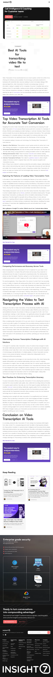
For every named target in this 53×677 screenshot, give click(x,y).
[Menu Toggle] (49, 2)
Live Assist (5, 645)
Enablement (13, 648)
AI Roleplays (5, 653)
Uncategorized (18, 46)
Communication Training (30, 660)
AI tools (15, 129)
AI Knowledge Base (5, 648)
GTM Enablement (30, 655)
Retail (20, 648)
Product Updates (38, 647)
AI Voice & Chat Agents (6, 656)
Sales (12, 646)
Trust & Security (46, 651)
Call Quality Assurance (29, 642)
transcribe (31, 153)
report (4, 201)
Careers (44, 643)
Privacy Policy (46, 655)
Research (13, 656)
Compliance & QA (14, 655)
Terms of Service (46, 653)
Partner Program (46, 647)
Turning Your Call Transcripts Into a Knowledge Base (14, 491)
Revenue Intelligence (5, 651)
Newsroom (45, 649)
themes (22, 193)
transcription (17, 92)
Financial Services (22, 642)
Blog (36, 641)
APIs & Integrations (5, 658)
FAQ (36, 651)
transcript (10, 387)
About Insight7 (46, 641)
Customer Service (13, 644)
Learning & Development (13, 653)
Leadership (13, 650)
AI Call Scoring (6, 641)
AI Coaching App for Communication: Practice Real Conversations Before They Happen (38, 491)
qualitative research (34, 158)
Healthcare (21, 644)
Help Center (37, 645)
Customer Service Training (30, 647)
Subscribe (48, 632)
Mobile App (5, 660)
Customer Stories (38, 643)
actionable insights (28, 295)
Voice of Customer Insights (29, 652)
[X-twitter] (3, 634)
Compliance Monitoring (29, 657)
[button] (9, 16)
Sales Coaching (30, 644)
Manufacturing (22, 646)
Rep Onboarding (30, 649)
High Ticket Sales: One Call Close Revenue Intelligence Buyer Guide (13, 520)
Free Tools (37, 649)
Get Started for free (9, 242)
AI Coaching (5, 643)
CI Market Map (38, 653)
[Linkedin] (5, 634)
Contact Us (45, 645)
